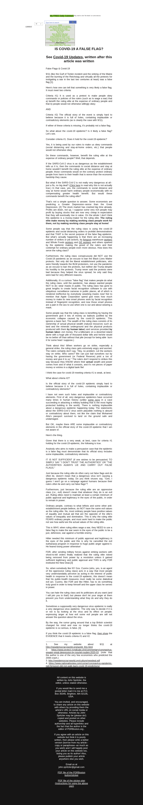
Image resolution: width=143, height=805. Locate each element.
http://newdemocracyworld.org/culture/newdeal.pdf (74, 660)
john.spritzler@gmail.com (71, 767)
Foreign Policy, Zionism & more (60, 40)
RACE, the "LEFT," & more (60, 41)
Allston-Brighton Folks (60, 28)
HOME (60, 25)
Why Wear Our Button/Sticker (60, 30)
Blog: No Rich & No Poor (60, 33)
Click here (75, 185)
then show (102, 633)
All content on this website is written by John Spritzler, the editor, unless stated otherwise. (71, 680)
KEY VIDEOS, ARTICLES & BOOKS (60, 26)
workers (108, 239)
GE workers (85, 242)
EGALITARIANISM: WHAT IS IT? (60, 36)
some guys (94, 400)
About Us (60, 32)
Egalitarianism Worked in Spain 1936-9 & (60, 38)
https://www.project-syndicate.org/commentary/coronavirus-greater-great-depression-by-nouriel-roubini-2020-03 (79, 651)
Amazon (87, 239)
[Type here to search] (72, 22)
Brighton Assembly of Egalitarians (60, 27)
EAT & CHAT (60, 31)
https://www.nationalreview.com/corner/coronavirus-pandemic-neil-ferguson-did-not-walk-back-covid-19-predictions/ (79, 664)
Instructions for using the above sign (72, 784)
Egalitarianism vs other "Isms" (60, 37)
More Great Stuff (60, 44)
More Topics (60, 42)
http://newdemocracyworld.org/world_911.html (69, 647)
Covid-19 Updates (68, 57)
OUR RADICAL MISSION (60, 35)
